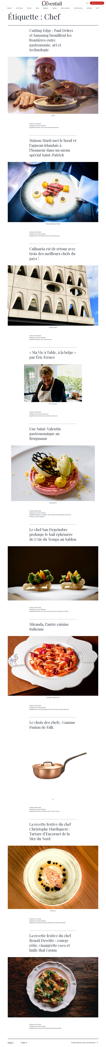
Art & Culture (19, 8)
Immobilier (89, 8)
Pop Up (54, 611)
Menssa (40, 923)
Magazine (45, 8)
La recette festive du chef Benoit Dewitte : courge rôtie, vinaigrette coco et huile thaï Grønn (50, 943)
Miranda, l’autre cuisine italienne (49, 626)
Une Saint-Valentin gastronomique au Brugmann (45, 433)
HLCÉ (97, 8)
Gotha (37, 8)
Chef (42, 127)
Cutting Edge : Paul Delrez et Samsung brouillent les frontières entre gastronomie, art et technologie (51, 40)
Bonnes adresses (65, 8)
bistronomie (38, 709)
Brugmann (38, 515)
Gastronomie (48, 127)
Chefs (53, 811)
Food (44, 416)
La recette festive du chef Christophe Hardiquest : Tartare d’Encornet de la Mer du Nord (50, 831)
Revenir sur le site (97, 3)
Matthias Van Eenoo (65, 515)
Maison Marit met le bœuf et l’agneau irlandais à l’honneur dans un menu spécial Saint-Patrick (52, 147)
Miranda (66, 709)
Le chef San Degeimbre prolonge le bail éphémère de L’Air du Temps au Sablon (52, 534)
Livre (56, 416)
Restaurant (55, 127)
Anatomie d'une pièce (41, 811)
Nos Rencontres (78, 8)
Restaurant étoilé (60, 923)
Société (29, 8)
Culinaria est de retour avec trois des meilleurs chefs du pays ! (52, 253)
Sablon (66, 611)
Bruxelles (37, 127)
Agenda (54, 8)
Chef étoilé (41, 236)
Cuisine (40, 416)
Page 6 (24, 1043)
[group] (87, 3)
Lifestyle (9, 8)
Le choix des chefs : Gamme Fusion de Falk (52, 725)
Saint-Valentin (40, 516)
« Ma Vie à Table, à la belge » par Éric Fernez (52, 355)
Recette (45, 923)
